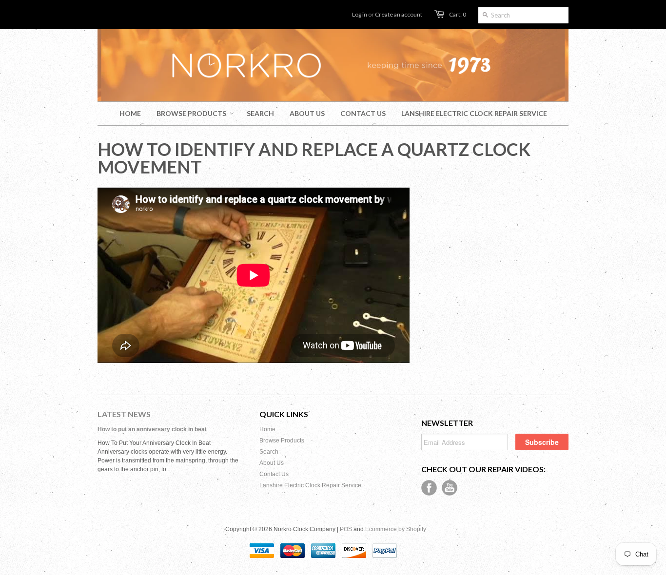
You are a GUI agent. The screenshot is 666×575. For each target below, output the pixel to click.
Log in (359, 14)
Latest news (124, 414)
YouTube (449, 488)
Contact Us (274, 474)
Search (268, 451)
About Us (271, 463)
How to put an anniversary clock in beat (152, 429)
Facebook (429, 488)
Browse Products (281, 440)
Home (267, 429)
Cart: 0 (457, 14)
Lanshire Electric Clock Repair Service (310, 485)
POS (346, 529)
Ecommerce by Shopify (395, 529)
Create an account (398, 14)
